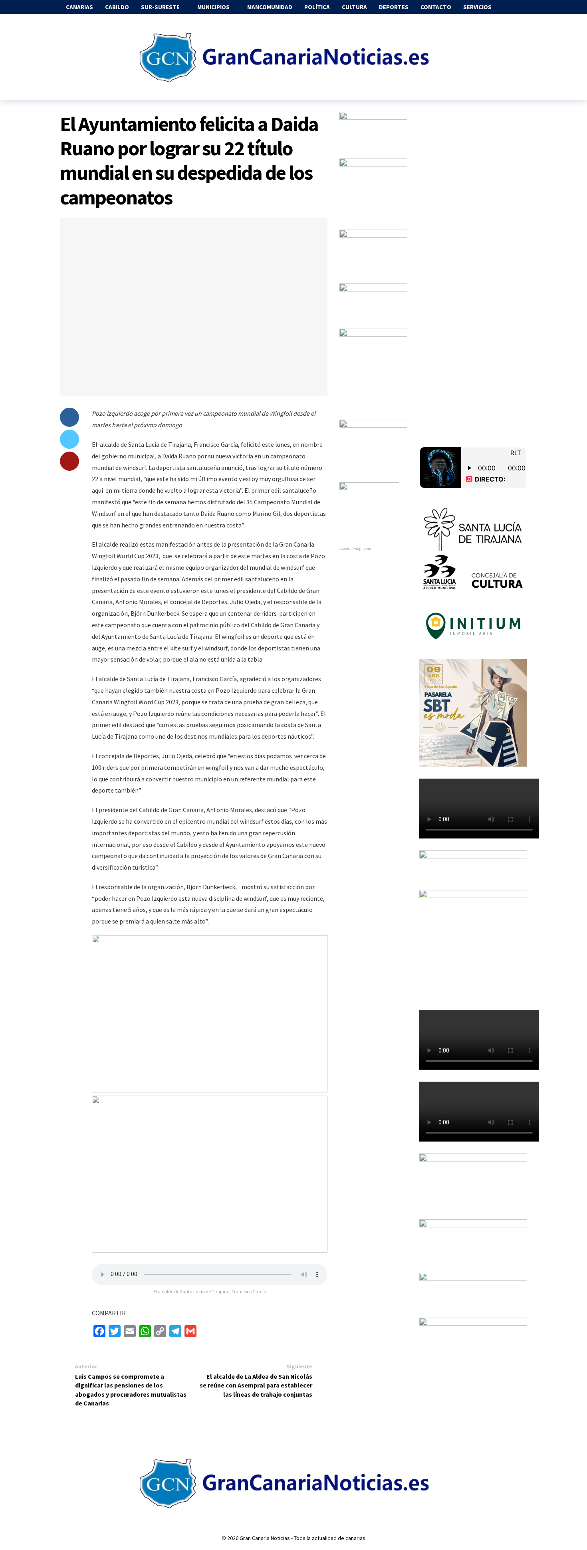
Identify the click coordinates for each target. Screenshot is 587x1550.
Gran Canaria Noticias (265, 1538)
